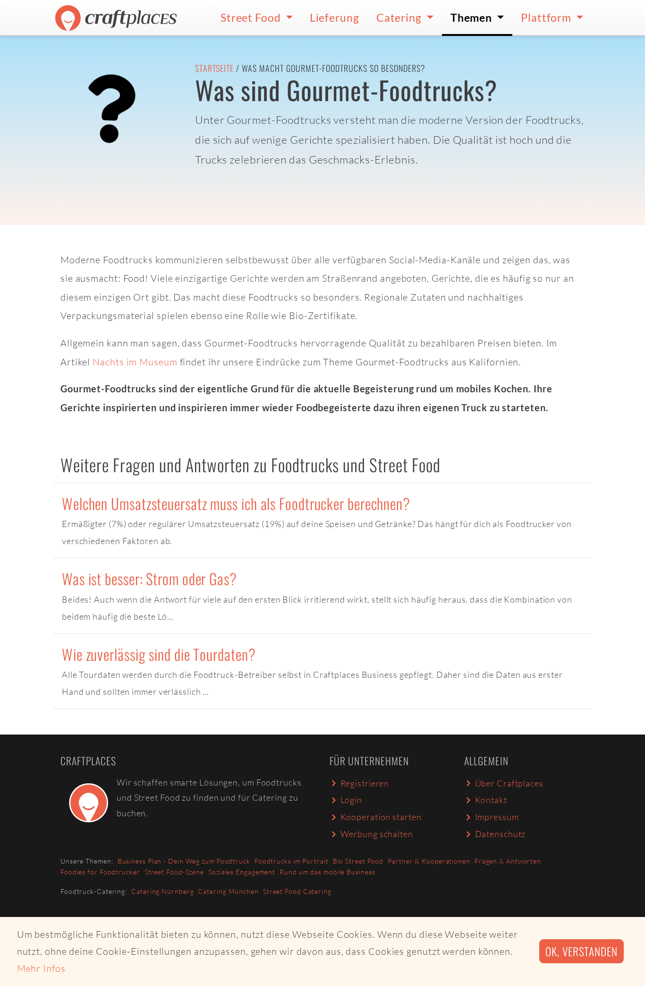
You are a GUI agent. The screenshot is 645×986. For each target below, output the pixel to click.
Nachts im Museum (135, 362)
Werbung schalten (376, 834)
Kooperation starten (381, 817)
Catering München (228, 891)
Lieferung (334, 17)
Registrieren (365, 783)
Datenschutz (500, 834)
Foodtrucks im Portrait (292, 861)
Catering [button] (400, 17)
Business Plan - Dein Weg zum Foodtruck (184, 861)
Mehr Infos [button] (41, 968)
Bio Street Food (358, 861)
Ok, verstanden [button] (581, 951)
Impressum (497, 817)
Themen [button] (472, 17)
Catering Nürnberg (162, 891)
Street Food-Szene (174, 872)
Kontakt (491, 800)
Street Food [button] (252, 17)
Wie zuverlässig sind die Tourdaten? (159, 654)
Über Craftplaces (509, 783)
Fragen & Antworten (508, 861)
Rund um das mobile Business (327, 872)
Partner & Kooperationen (429, 861)
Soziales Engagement (241, 872)
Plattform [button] (547, 17)
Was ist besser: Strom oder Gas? (149, 578)
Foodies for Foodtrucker (100, 872)
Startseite (214, 68)
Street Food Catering (297, 891)
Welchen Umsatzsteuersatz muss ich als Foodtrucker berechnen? (236, 503)
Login (351, 800)
